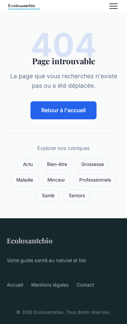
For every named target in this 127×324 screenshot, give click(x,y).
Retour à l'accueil (63, 110)
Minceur (56, 180)
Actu (28, 164)
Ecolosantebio (29, 240)
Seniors (77, 195)
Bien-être (57, 164)
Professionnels (95, 180)
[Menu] (113, 6)
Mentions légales (49, 285)
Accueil (15, 285)
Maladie (24, 180)
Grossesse (92, 164)
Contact (85, 285)
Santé (48, 195)
